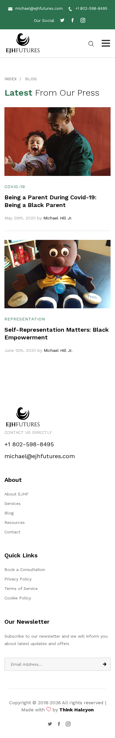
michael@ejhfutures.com (39, 8)
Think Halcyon (76, 710)
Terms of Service (21, 588)
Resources (14, 522)
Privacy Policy (18, 579)
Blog (9, 513)
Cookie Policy (17, 598)
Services (12, 503)
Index (10, 78)
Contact (12, 532)
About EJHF (16, 494)
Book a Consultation (24, 569)
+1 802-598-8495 (91, 8)
